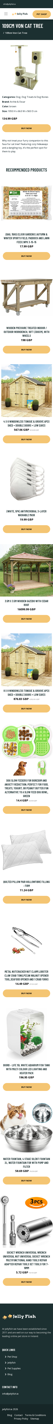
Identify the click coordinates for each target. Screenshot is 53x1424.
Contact (18, 1415)
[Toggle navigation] (6, 13)
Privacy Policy (21, 1418)
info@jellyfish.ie (9, 4)
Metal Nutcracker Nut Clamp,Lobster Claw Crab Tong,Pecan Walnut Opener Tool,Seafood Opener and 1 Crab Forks (27, 975)
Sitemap (34, 1418)
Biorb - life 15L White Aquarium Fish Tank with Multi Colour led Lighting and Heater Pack (26, 1069)
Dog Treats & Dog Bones (35, 97)
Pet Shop (42, 14)
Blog (9, 1374)
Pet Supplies (14, 1368)
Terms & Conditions (35, 1415)
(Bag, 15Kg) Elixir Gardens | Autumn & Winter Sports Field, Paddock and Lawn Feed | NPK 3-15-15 (26, 238)
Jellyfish (11, 1362)
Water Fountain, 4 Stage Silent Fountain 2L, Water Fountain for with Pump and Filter (26, 1162)
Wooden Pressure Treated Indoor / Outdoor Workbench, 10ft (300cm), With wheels (26, 331)
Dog (18, 97)
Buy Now (26, 128)
